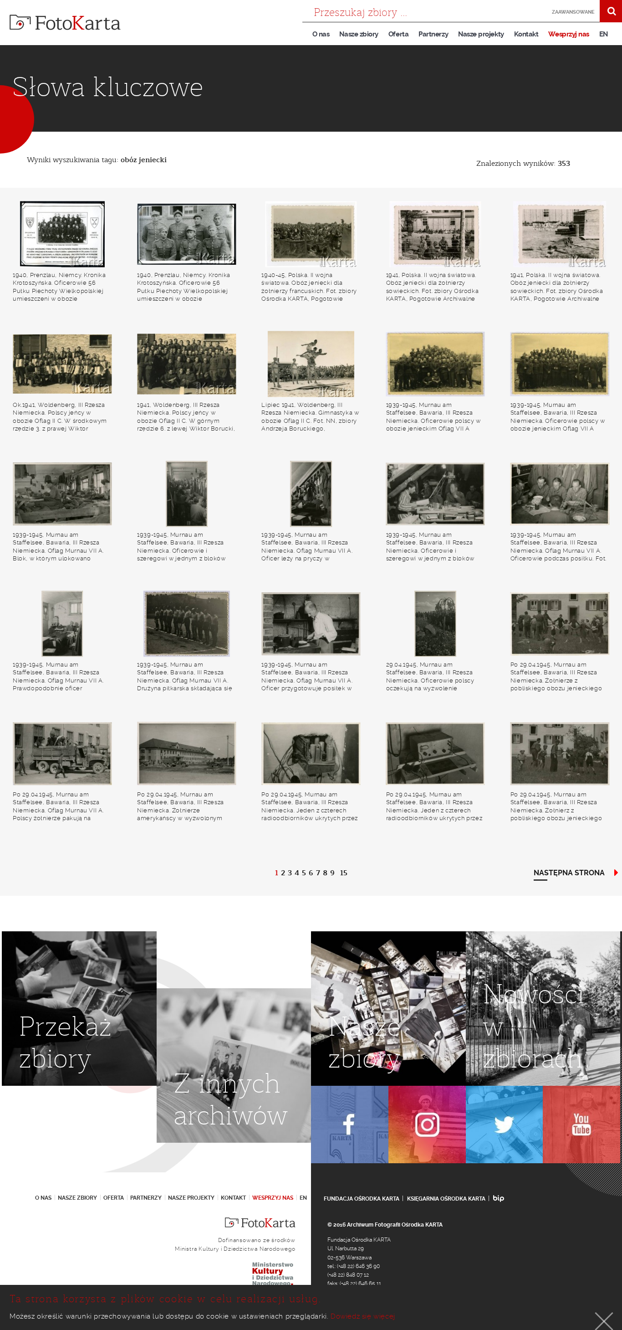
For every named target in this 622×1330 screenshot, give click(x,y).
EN (603, 34)
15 (343, 873)
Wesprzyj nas (568, 34)
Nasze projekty (481, 34)
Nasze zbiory (358, 34)
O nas (321, 34)
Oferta (398, 34)
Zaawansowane (573, 12)
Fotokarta (65, 22)
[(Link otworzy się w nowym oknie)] (349, 1124)
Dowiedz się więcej (363, 1316)
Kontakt (526, 34)
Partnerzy (433, 34)
